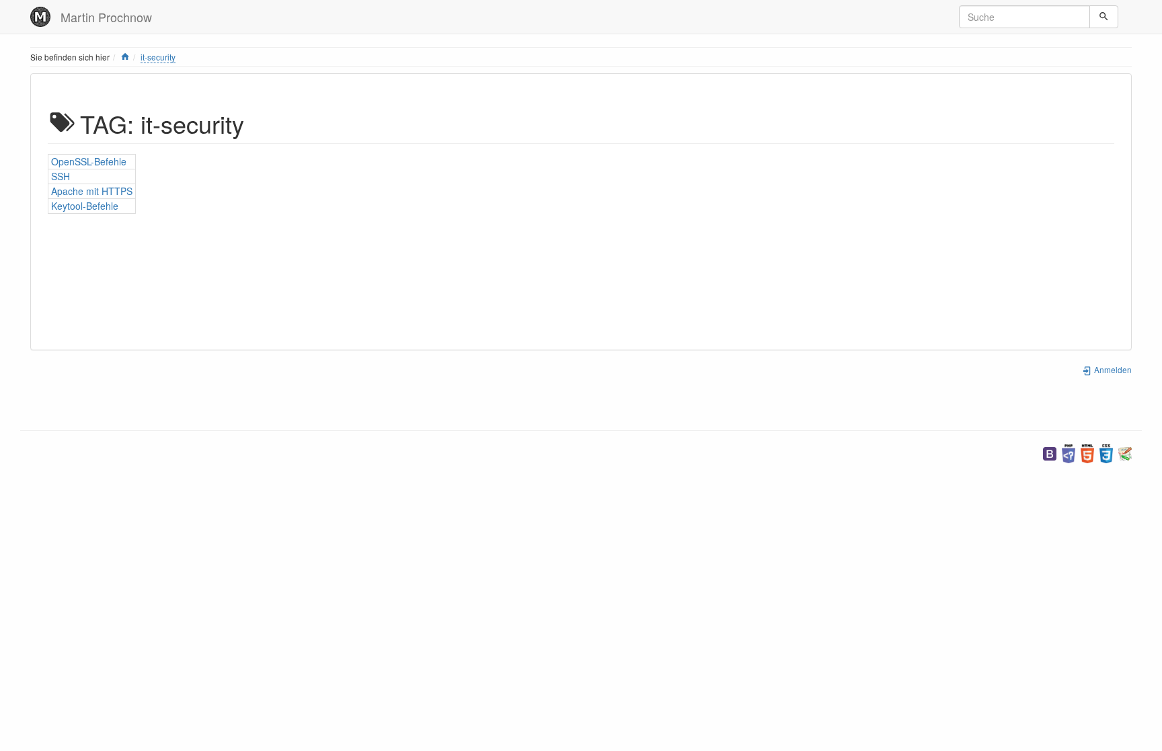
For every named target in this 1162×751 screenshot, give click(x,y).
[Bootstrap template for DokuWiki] (1049, 452)
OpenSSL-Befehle (88, 161)
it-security (158, 57)
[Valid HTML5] (1087, 452)
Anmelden (1112, 369)
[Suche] (1103, 16)
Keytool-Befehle (84, 205)
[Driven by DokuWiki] (1125, 452)
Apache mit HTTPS (91, 191)
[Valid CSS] (1106, 452)
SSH (60, 176)
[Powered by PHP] (1068, 452)
